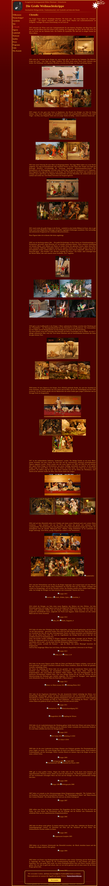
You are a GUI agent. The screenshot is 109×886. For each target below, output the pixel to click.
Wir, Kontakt (17, 51)
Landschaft (16, 33)
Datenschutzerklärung (74, 876)
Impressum (65, 884)
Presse (15, 42)
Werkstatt (16, 36)
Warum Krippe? (18, 18)
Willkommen (17, 15)
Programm (16, 45)
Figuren (15, 30)
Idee (14, 24)
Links (14, 48)
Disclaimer (57, 884)
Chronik (16, 27)
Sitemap (50, 884)
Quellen (15, 39)
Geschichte (16, 21)
